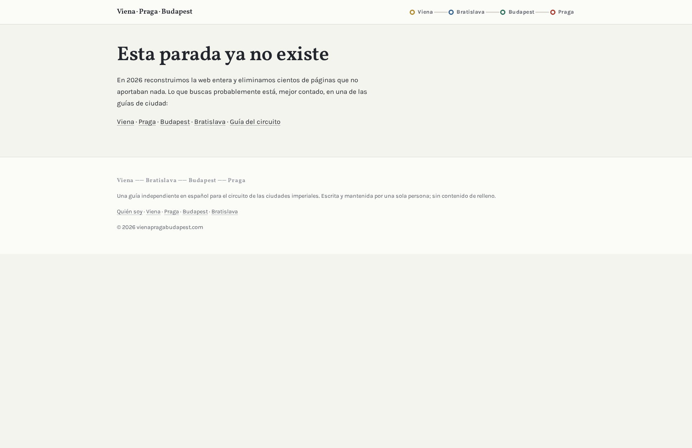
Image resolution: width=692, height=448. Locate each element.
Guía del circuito (255, 122)
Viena (125, 122)
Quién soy (130, 211)
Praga (147, 122)
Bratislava (209, 122)
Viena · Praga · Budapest (155, 12)
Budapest (175, 122)
